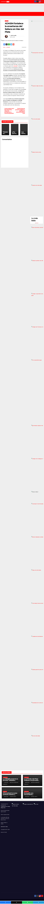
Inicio (4, 47)
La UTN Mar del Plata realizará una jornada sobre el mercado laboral (32, 780)
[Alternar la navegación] (22, 14)
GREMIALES (5, 791)
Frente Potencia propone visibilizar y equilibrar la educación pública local (20, 111)
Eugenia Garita (13, 796)
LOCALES (8, 47)
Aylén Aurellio (13, 35)
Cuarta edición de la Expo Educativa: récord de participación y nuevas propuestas (9, 111)
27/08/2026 (6, 782)
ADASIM (15, 66)
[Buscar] (42, 14)
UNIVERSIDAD (5, 777)
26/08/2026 (27, 782)
